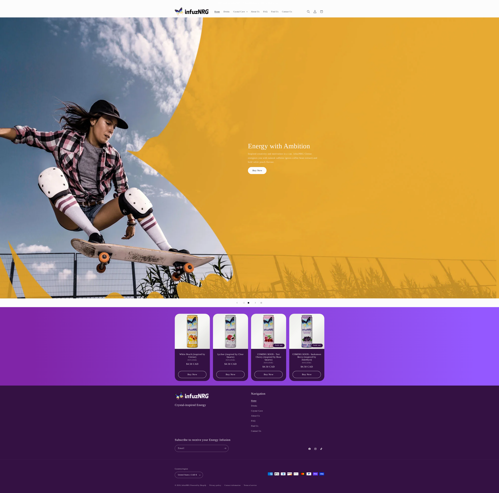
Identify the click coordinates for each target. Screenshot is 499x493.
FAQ (253, 421)
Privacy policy (215, 485)
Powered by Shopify (198, 485)
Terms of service (250, 485)
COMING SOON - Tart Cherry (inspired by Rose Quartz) (268, 357)
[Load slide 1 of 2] (244, 303)
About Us (255, 416)
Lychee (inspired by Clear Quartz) (230, 355)
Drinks (254, 406)
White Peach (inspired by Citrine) (192, 355)
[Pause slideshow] (262, 303)
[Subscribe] (225, 448)
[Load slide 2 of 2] (248, 303)
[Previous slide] (237, 303)
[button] (240, 12)
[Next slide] (255, 303)
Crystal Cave (257, 411)
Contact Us (256, 431)
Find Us (254, 426)
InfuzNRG (186, 485)
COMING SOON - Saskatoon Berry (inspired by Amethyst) (306, 357)
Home (254, 401)
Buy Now (257, 170)
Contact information (232, 485)
